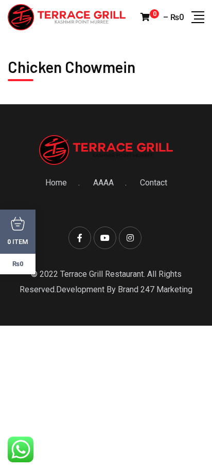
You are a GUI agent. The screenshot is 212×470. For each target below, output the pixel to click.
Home (56, 182)
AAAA (103, 182)
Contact (153, 182)
